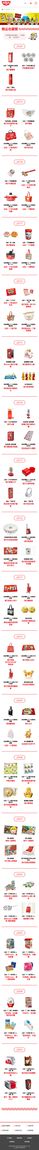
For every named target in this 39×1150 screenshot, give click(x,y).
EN (25, 3)
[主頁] (2, 9)
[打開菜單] (37, 3)
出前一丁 (9, 9)
